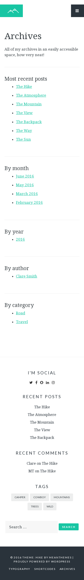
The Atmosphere (31, 95)
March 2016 (27, 193)
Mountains (62, 497)
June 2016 (25, 176)
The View (24, 113)
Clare (31, 463)
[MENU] (77, 10)
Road (20, 313)
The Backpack (29, 122)
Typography (19, 569)
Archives (67, 569)
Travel (22, 322)
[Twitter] (31, 382)
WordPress (60, 561)
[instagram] (53, 382)
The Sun (23, 139)
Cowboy (39, 497)
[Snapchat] (41, 382)
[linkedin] (47, 382)
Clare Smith (26, 276)
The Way (24, 130)
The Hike (24, 86)
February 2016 (29, 202)
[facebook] (36, 382)
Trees (35, 506)
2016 (20, 239)
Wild (50, 506)
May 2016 (25, 185)
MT (31, 471)
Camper (20, 497)
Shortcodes (45, 569)
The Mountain (29, 104)
